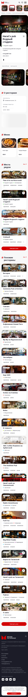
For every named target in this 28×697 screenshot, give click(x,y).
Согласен (14, 693)
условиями (7, 688)
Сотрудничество (6, 661)
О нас (3, 659)
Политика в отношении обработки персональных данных (13, 642)
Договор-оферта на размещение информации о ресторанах (13, 646)
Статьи (3, 655)
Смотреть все (14, 248)
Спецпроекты (5, 663)
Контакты (4, 657)
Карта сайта (4, 649)
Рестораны (4, 653)
